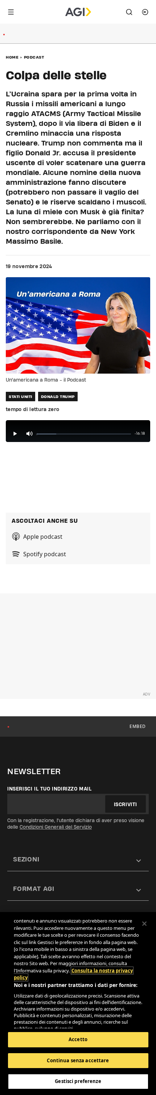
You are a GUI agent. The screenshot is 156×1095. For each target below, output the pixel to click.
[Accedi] (145, 12)
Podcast (34, 57)
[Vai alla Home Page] (78, 12)
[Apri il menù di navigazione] (11, 12)
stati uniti (20, 396)
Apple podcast (42, 537)
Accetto (78, 1039)
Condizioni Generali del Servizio (56, 827)
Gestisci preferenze (78, 1081)
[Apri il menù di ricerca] (129, 12)
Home (12, 57)
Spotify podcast (44, 554)
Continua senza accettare (78, 1060)
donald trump (58, 396)
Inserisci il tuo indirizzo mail (49, 789)
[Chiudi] (144, 924)
